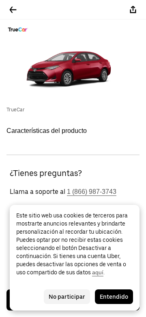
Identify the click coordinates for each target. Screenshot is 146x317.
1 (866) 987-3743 (91, 191)
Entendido (114, 296)
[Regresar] (13, 10)
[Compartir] (133, 10)
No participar (67, 296)
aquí (97, 272)
